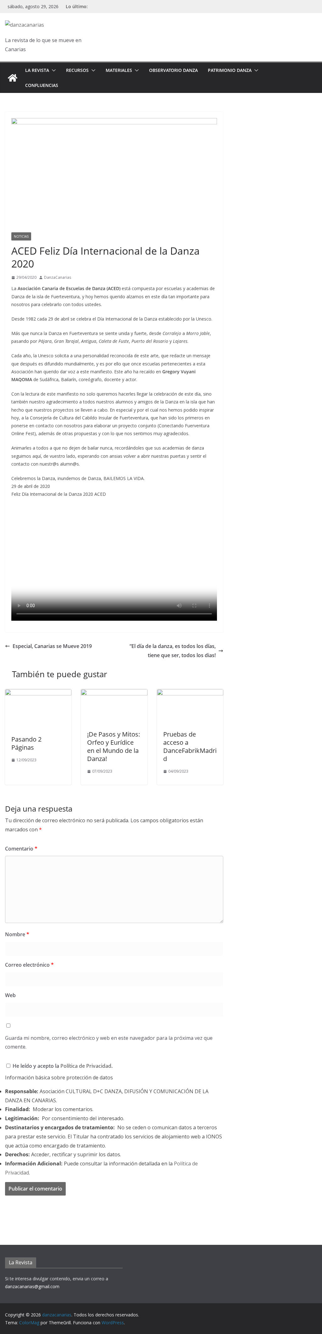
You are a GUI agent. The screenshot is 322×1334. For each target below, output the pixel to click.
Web (10, 995)
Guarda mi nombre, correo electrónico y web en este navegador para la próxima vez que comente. (109, 1042)
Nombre (17, 934)
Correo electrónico (29, 964)
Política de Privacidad (85, 1065)
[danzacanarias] (12, 77)
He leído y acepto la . (62, 1065)
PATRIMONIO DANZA (230, 70)
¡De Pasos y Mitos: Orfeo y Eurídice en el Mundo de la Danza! (113, 746)
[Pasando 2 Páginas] (38, 693)
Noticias (21, 236)
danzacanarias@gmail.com (32, 1286)
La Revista (37, 70)
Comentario (21, 848)
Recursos (77, 70)
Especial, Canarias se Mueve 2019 (52, 646)
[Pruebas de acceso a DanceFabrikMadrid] (190, 693)
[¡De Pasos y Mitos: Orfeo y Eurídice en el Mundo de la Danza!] (114, 693)
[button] (52, 70)
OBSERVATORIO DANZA (173, 70)
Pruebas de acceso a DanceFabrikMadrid (190, 746)
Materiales (119, 70)
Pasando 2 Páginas (26, 743)
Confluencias (41, 85)
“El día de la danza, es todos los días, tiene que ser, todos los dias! (173, 651)
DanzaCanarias (57, 277)
